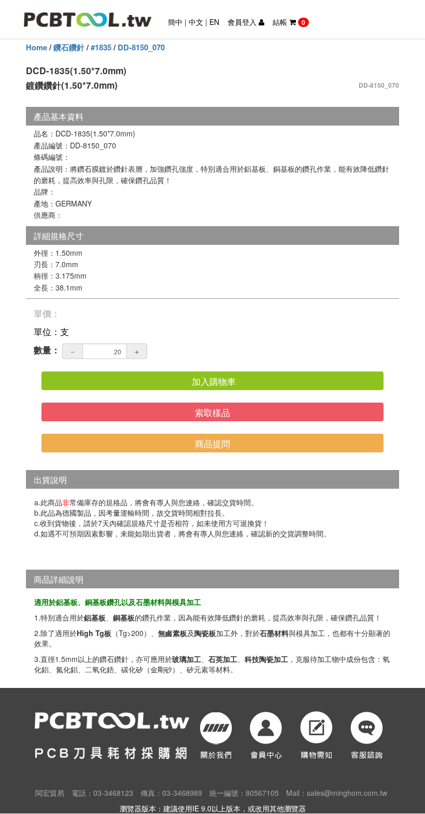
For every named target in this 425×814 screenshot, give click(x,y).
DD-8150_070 (141, 47)
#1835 (101, 47)
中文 (196, 22)
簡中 (175, 22)
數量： (47, 349)
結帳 (289, 22)
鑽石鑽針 (68, 47)
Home (36, 47)
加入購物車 (214, 381)
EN (214, 22)
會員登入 (243, 22)
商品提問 (212, 443)
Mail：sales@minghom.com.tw (336, 793)
